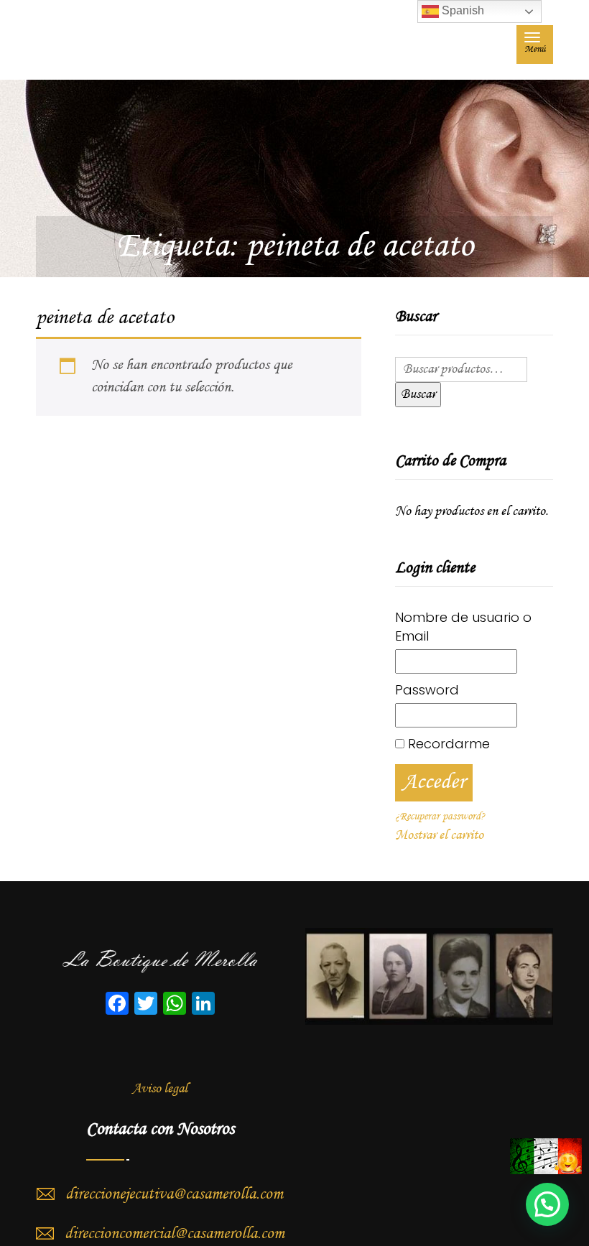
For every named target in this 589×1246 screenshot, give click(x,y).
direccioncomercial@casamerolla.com (174, 1233)
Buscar (418, 394)
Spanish (461, 10)
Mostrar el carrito (439, 835)
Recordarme (447, 744)
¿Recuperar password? (440, 816)
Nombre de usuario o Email (463, 626)
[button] (547, 1204)
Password (427, 690)
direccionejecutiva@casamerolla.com (174, 1194)
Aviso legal (159, 1089)
